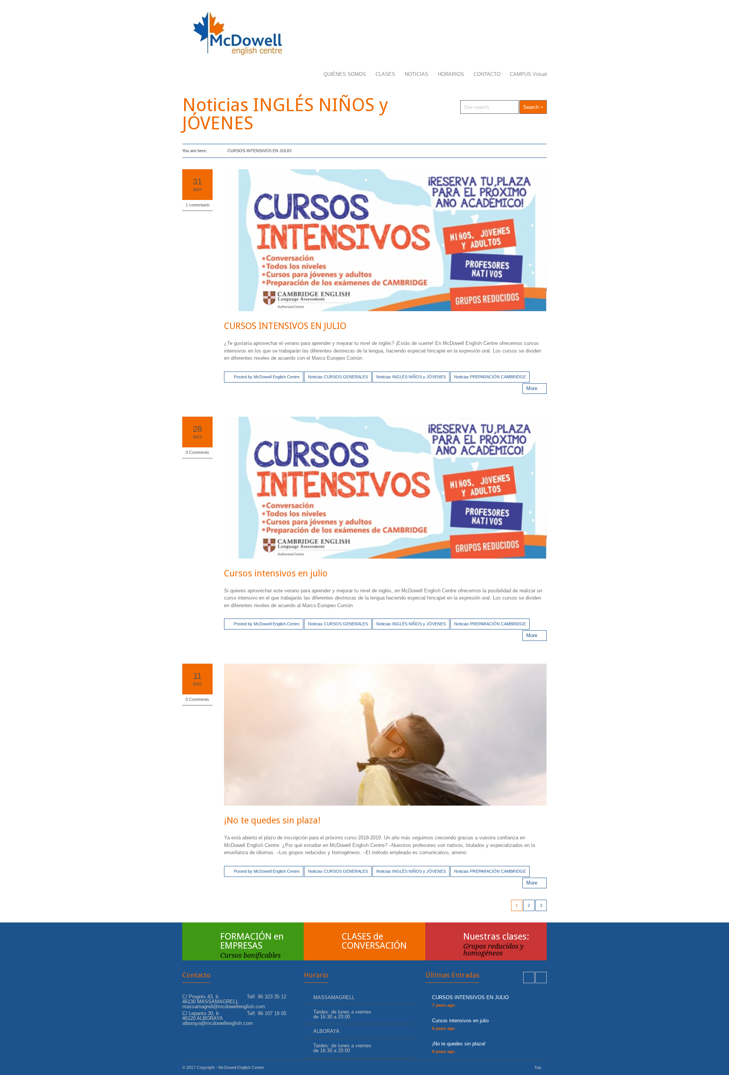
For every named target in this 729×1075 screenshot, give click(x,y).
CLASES (385, 74)
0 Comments (197, 452)
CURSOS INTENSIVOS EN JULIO (285, 326)
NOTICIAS (416, 74)
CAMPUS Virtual (528, 74)
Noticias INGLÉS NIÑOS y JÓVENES (411, 377)
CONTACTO (486, 74)
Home (213, 150)
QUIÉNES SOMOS (344, 74)
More (531, 388)
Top (537, 1067)
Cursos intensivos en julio (276, 573)
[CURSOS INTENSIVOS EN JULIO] (385, 240)
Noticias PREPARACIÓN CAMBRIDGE (490, 377)
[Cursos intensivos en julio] (385, 488)
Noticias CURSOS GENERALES (338, 377)
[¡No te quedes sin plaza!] (385, 735)
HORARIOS (451, 74)
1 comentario (198, 205)
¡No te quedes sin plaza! (272, 820)
